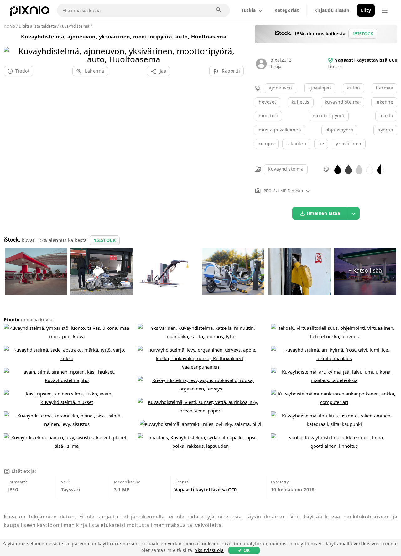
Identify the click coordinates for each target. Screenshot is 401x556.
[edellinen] (11, 47)
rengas (266, 143)
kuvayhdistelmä (342, 102)
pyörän (385, 130)
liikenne (384, 102)
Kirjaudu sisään (332, 10)
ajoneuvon (280, 88)
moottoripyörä (329, 116)
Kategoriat (286, 10)
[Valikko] (384, 10)
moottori (268, 116)
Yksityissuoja (209, 550)
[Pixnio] (29, 12)
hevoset (267, 102)
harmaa (384, 88)
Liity (366, 10)
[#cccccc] (359, 168)
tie (321, 143)
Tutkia (248, 10)
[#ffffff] (370, 168)
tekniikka (296, 143)
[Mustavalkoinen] (380, 168)
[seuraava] (237, 47)
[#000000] (338, 168)
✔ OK (244, 550)
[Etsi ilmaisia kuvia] (219, 10)
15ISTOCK (105, 240)
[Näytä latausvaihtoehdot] (353, 213)
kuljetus (301, 102)
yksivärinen (349, 143)
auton (353, 88)
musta (386, 116)
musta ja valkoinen (280, 130)
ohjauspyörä (339, 130)
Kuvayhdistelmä (286, 169)
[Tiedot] (308, 190)
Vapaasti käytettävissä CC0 (366, 60)
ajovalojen (319, 88)
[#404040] (348, 168)
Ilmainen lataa (323, 213)
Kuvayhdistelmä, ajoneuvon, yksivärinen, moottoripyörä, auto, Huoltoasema (124, 36)
